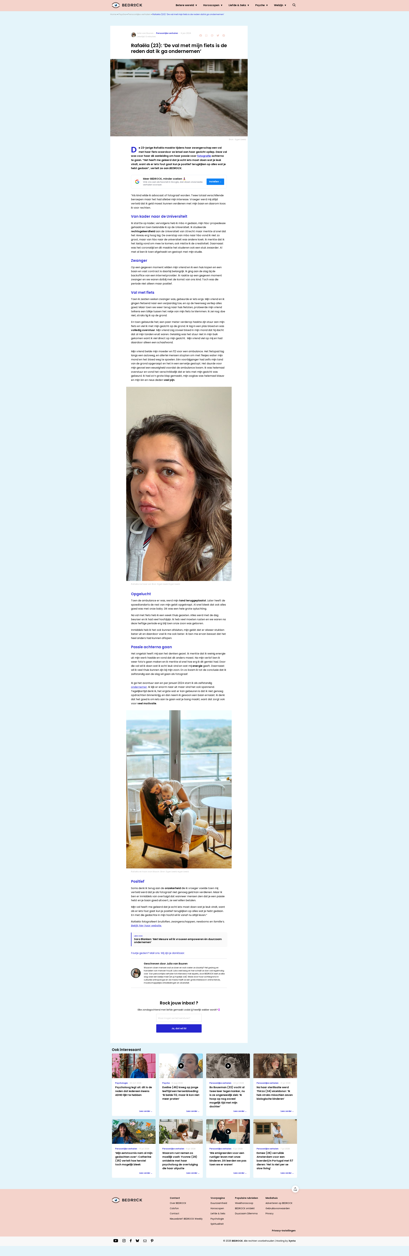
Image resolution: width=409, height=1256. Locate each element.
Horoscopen (211, 5)
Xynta (292, 1240)
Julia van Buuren (145, 33)
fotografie (204, 156)
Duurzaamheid (219, 1203)
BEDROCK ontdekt (245, 1208)
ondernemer (139, 687)
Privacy (270, 1213)
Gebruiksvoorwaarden (278, 1208)
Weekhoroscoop (244, 1203)
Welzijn (278, 5)
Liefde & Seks (237, 5)
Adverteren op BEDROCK (279, 1203)
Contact (174, 1213)
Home (113, 14)
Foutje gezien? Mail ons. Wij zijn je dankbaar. (158, 953)
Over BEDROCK (178, 1203)
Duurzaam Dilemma (246, 1213)
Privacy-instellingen (284, 1230)
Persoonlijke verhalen (139, 14)
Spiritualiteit (217, 1223)
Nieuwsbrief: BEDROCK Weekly (186, 1218)
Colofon (174, 1208)
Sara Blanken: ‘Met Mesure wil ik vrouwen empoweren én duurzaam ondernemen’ (178, 941)
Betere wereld (185, 5)
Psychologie (217, 1218)
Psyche (260, 5)
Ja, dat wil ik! (178, 1028)
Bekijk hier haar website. (146, 925)
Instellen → (215, 181)
